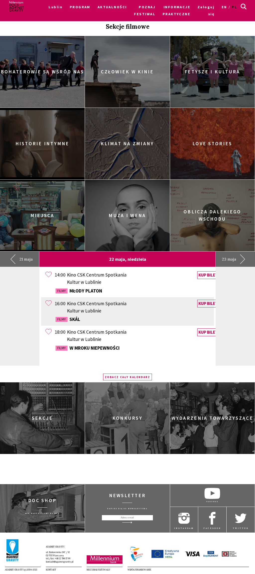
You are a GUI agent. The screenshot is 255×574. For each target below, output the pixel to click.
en (224, 7)
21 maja (26, 259)
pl (234, 7)
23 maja (229, 259)
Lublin (56, 7)
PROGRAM (80, 7)
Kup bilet (208, 275)
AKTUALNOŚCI (112, 7)
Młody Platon (79, 291)
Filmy (61, 290)
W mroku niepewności (88, 348)
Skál (68, 319)
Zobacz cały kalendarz (127, 377)
